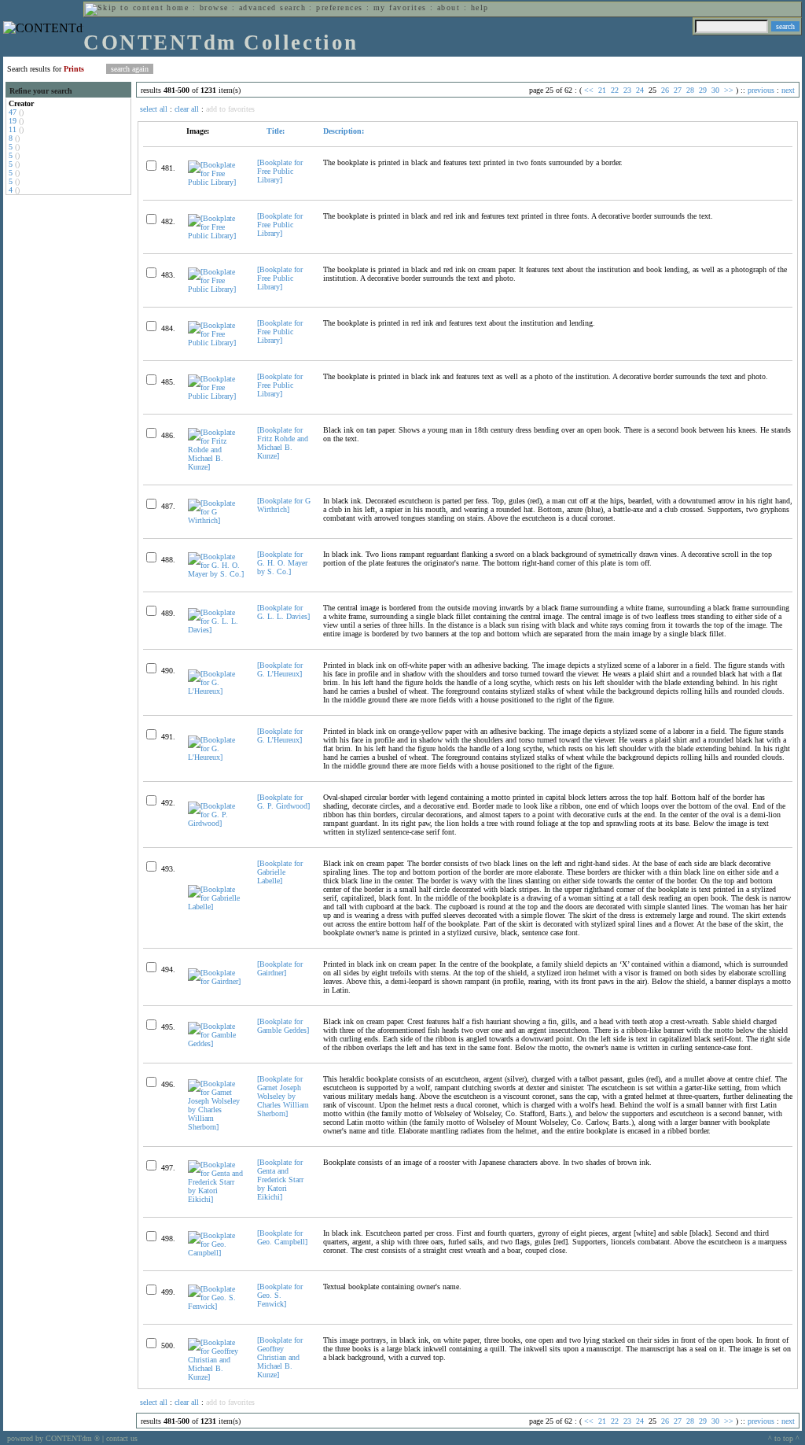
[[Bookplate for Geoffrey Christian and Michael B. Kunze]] (216, 1377)
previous (761, 90)
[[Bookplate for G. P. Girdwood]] (216, 823)
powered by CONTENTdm (53, 1438)
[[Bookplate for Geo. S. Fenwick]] (216, 1306)
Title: (274, 131)
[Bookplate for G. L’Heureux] (280, 669)
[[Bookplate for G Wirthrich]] (216, 520)
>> (728, 90)
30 (715, 90)
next (788, 90)
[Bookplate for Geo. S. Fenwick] (280, 1295)
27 (678, 90)
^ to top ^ (783, 1438)
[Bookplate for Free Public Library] (280, 171)
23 (627, 90)
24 (640, 90)
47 (13, 112)
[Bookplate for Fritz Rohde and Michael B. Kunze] (282, 443)
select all (153, 109)
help (480, 7)
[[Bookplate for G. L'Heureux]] (216, 691)
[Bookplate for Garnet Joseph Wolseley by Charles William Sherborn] (283, 1096)
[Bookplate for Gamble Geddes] (283, 1025)
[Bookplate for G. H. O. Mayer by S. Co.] (282, 563)
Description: (343, 131)
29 (703, 90)
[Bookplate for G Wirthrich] (284, 505)
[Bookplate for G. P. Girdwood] (283, 801)
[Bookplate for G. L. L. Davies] (283, 612)
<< (589, 90)
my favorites (400, 7)
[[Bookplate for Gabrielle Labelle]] (216, 906)
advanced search (272, 7)
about (448, 7)
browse (214, 7)
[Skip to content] (124, 7)
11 (13, 129)
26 (665, 90)
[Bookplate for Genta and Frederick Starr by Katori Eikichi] (280, 1179)
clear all (187, 109)
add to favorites (230, 109)
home (178, 7)
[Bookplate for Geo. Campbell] (282, 1237)
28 (690, 90)
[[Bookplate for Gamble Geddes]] (216, 1043)
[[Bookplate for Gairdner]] (216, 981)
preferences (339, 7)
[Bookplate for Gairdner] (280, 968)
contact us (122, 1438)
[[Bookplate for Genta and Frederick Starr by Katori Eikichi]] (216, 1199)
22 (615, 90)
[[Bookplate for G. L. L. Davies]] (216, 629)
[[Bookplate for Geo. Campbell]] (216, 1252)
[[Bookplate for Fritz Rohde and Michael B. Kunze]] (216, 467)
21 (602, 90)
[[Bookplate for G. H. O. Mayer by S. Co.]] (216, 574)
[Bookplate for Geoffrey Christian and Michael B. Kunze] (280, 1357)
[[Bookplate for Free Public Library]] (216, 182)
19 (13, 120)
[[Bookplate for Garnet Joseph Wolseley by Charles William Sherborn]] (216, 1126)
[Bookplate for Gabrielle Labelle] (280, 872)
